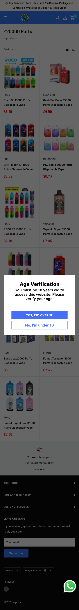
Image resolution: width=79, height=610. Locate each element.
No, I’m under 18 (39, 325)
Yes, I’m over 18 (39, 315)
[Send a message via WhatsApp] (69, 586)
